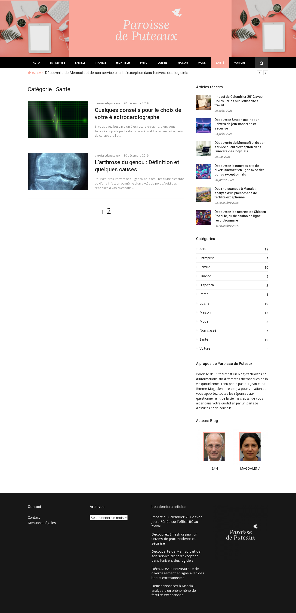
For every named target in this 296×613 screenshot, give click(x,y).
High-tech (123, 62)
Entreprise (57, 62)
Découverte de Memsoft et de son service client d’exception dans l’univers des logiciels (116, 73)
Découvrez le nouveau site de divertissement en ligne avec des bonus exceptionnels (240, 170)
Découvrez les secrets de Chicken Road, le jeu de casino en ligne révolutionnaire (240, 216)
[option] (156, 72)
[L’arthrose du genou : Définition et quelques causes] (58, 171)
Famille (80, 62)
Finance (101, 62)
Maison (183, 62)
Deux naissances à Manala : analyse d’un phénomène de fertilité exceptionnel (236, 193)
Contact (34, 517)
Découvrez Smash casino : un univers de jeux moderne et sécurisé (237, 124)
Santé (220, 62)
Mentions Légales (42, 522)
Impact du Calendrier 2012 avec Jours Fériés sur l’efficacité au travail (238, 101)
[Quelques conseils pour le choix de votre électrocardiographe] (58, 119)
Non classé (208, 330)
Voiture (239, 62)
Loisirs (162, 62)
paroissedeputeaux (107, 103)
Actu (36, 62)
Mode (202, 62)
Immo (144, 62)
